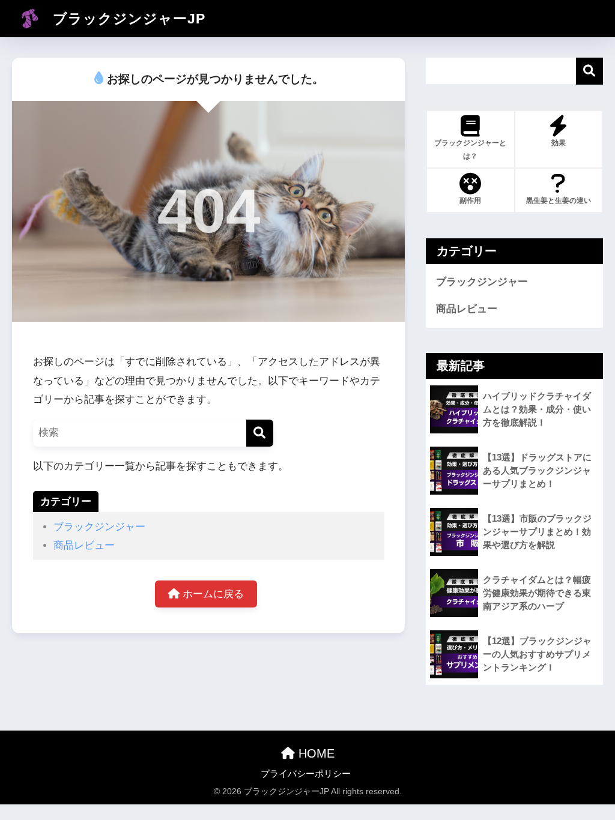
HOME (315, 753)
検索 (589, 71)
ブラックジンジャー (99, 526)
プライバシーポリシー (306, 774)
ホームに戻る (212, 594)
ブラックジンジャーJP (127, 18)
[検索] (259, 433)
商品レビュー (84, 545)
